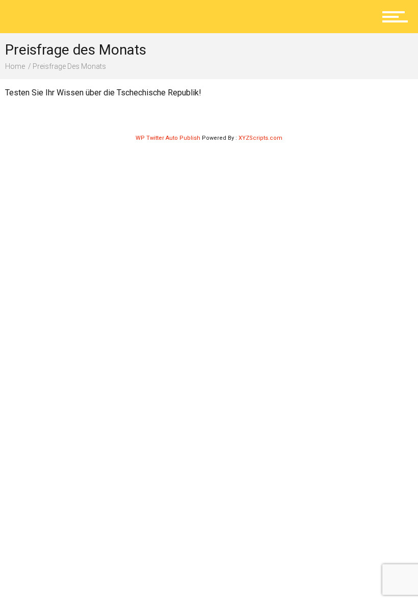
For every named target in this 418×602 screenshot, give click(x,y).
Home (15, 66)
